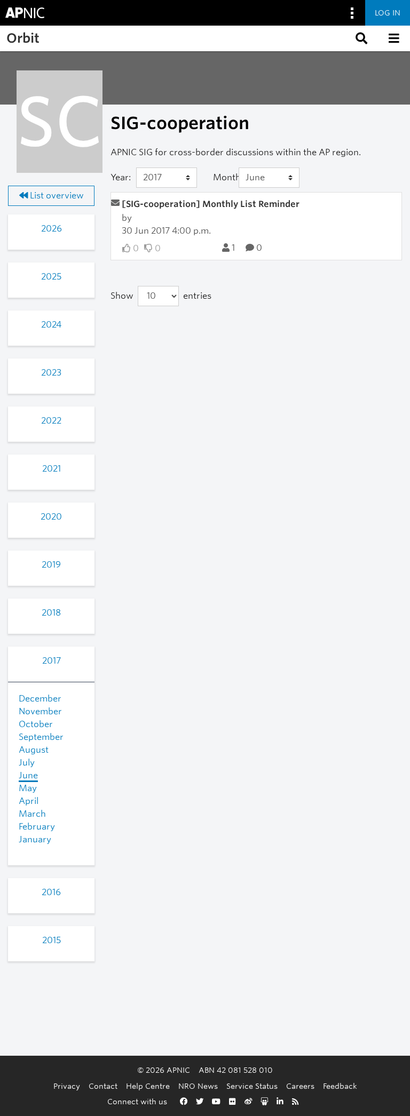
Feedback (340, 1085)
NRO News (198, 1085)
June (28, 775)
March (32, 814)
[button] (360, 38)
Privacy (66, 1085)
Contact (103, 1085)
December (40, 698)
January (35, 839)
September (41, 737)
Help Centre (148, 1085)
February (37, 827)
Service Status (252, 1085)
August (34, 750)
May (28, 788)
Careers (300, 1085)
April (28, 801)
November (40, 711)
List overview (56, 195)
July (27, 763)
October (36, 724)
